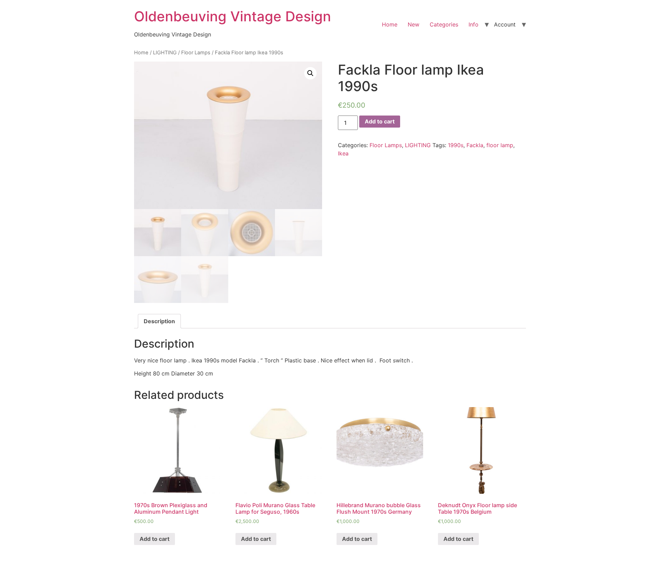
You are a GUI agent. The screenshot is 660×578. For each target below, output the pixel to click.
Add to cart (380, 121)
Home (389, 24)
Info (473, 24)
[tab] (159, 321)
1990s (455, 145)
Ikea (343, 153)
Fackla (474, 145)
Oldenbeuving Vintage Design (232, 16)
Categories (444, 24)
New (413, 24)
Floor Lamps (195, 53)
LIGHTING (165, 53)
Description (159, 321)
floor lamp (499, 145)
